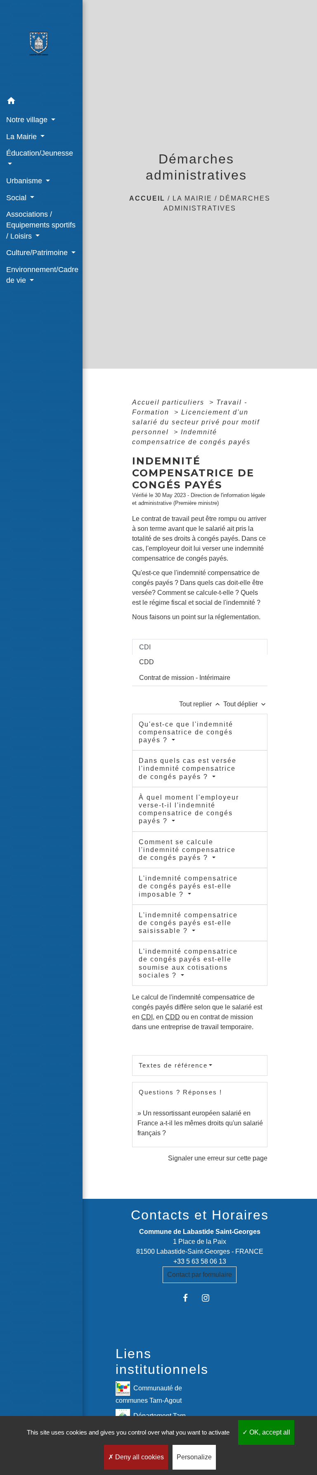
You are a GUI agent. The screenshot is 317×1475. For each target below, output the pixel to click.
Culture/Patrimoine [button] (38, 253)
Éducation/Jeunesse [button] (39, 153)
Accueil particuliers (169, 402)
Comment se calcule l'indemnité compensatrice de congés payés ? (187, 849)
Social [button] (17, 198)
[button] (41, 102)
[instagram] (210, 1297)
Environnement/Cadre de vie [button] (41, 274)
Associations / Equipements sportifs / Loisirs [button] (41, 225)
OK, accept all (269, 1432)
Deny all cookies (139, 1457)
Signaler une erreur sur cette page (217, 1158)
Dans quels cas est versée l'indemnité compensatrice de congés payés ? (188, 768)
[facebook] (190, 1297)
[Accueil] (41, 46)
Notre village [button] (28, 120)
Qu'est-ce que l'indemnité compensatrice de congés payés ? (186, 732)
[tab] (199, 647)
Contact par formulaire (199, 1274)
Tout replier (200, 704)
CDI (147, 1016)
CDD (172, 1016)
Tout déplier (245, 704)
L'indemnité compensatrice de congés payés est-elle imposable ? (188, 886)
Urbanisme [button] (25, 181)
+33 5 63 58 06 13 (199, 1261)
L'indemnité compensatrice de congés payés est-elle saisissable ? (188, 923)
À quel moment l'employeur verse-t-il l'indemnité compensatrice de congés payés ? (189, 809)
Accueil (147, 198)
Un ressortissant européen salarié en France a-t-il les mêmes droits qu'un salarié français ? (200, 1123)
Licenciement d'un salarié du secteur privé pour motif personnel (196, 422)
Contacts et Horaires (200, 1214)
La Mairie (192, 198)
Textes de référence (173, 1065)
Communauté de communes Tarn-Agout (149, 1394)
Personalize (194, 1457)
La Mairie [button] (22, 137)
